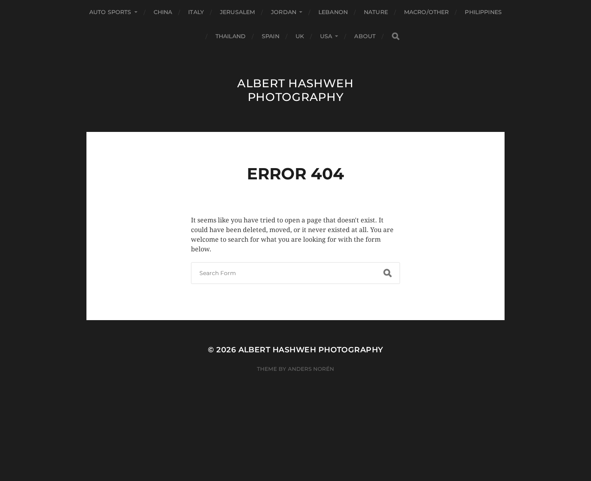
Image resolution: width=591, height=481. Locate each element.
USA (326, 36)
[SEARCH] (396, 36)
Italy (196, 12)
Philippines (483, 12)
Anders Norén (311, 369)
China (163, 12)
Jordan (283, 12)
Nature (376, 12)
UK (300, 36)
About (365, 36)
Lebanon (333, 12)
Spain (270, 36)
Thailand (230, 36)
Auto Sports (110, 12)
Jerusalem (237, 12)
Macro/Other (426, 12)
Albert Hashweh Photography (295, 90)
